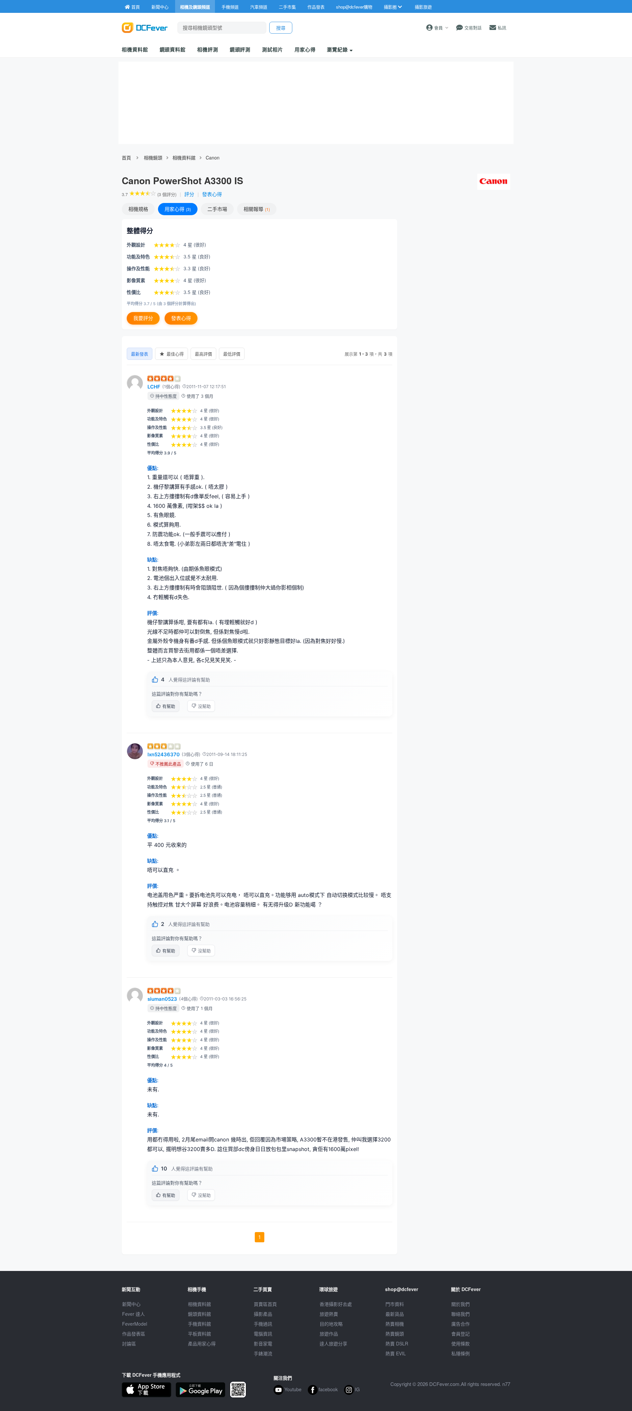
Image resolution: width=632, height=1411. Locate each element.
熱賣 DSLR (396, 1343)
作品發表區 (133, 1333)
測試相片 (272, 49)
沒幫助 (204, 706)
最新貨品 (394, 1313)
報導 (256, 208)
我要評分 (143, 318)
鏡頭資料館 (173, 49)
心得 (177, 208)
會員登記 (460, 1333)
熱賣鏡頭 (394, 1333)
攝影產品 (263, 1313)
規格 (138, 208)
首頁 (126, 157)
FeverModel (134, 1323)
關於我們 (460, 1304)
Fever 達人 (133, 1313)
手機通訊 (263, 1323)
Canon (213, 157)
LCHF (153, 387)
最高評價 (203, 354)
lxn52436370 (163, 754)
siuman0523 (162, 999)
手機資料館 (199, 1323)
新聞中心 (131, 1304)
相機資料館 (135, 49)
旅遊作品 (329, 1333)
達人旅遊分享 (333, 1343)
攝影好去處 (336, 1304)
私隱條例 (460, 1353)
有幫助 (168, 706)
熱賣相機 (394, 1323)
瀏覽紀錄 (338, 49)
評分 (189, 193)
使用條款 (460, 1343)
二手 (217, 208)
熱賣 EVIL (395, 1353)
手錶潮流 (263, 1353)
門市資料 (394, 1304)
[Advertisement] (457, 267)
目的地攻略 (331, 1323)
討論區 (129, 1343)
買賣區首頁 (265, 1304)
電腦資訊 (263, 1333)
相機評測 (207, 49)
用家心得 (305, 49)
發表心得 (212, 193)
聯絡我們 (460, 1313)
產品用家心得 (202, 1343)
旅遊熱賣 (329, 1313)
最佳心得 (175, 354)
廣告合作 (460, 1323)
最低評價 (231, 354)
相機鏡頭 (153, 157)
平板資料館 (199, 1333)
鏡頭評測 (240, 49)
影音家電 (263, 1343)
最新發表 (139, 354)
